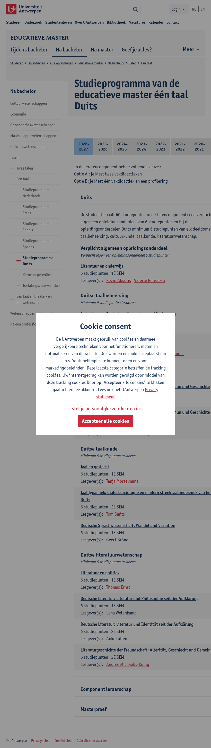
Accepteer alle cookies (105, 421)
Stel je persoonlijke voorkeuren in (106, 409)
